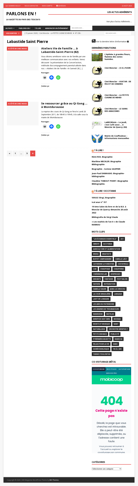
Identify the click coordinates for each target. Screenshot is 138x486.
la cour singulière (101, 294)
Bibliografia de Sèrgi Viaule (105, 217)
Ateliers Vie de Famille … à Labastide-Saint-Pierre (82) (60, 50)
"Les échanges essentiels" (105, 239)
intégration (109, 284)
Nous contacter (31, 6)
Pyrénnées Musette (102, 339)
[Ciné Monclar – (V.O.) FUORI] (97, 71)
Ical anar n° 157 (99, 202)
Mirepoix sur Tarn (101, 319)
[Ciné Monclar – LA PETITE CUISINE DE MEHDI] (97, 98)
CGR (94, 269)
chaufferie (119, 269)
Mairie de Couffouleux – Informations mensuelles (117, 137)
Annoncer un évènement (56, 28)
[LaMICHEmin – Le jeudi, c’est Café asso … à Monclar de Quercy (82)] (97, 125)
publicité (115, 334)
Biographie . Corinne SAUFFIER (106, 169)
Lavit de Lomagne (101, 299)
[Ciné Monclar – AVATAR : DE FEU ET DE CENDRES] (97, 84)
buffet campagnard (102, 259)
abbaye (96, 244)
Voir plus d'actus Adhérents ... (119, 21)
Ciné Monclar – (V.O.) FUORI (118, 68)
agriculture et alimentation (106, 249)
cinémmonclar (100, 274)
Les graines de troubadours (106, 309)
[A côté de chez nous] (23, 59)
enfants (97, 279)
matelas (110, 314)
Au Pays (9, 28)
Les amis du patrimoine (103, 304)
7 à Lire (38, 28)
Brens (96, 254)
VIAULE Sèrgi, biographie (103, 197)
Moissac (117, 319)
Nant (116, 324)
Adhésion (62, 6)
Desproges (115, 274)
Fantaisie (109, 279)
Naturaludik (99, 329)
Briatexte (106, 254)
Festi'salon (122, 279)
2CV (122, 239)
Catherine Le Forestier (103, 264)
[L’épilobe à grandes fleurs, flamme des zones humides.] (97, 57)
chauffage (105, 269)
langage (118, 294)
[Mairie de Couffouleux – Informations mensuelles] (97, 139)
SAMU (115, 344)
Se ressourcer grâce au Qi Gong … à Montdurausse (64, 105)
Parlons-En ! (24, 28)
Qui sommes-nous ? (13, 6)
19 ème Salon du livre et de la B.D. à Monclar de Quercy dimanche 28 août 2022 (110, 209)
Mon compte (47, 6)
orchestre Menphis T (118, 329)
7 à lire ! (99, 150)
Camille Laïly (121, 259)
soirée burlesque (101, 349)
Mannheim (98, 314)
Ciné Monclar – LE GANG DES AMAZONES (116, 109)
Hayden (96, 284)
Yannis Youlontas (101, 354)
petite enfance (100, 334)
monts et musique (101, 324)
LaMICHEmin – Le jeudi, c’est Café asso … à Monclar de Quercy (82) (116, 124)
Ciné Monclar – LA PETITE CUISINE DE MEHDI (117, 96)
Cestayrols (123, 264)
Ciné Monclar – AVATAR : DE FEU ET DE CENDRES (118, 82)
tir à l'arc (117, 349)
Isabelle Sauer (99, 289)
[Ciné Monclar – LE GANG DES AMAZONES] (97, 112)
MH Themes (54, 480)
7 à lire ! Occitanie (105, 190)
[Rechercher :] (117, 33)
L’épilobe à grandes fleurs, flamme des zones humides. (117, 56)
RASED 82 (118, 339)
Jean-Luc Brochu (117, 289)
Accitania (107, 244)
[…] (81, 68)
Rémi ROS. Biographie (102, 157)
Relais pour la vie (101, 344)
